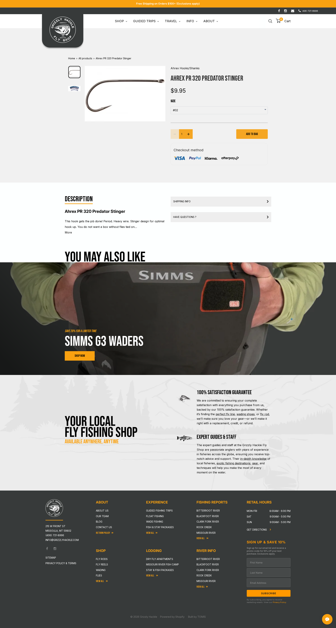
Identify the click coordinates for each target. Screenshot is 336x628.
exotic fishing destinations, (234, 463)
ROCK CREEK (204, 575)
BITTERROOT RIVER (208, 559)
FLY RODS (102, 559)
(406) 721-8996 (55, 535)
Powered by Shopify (172, 616)
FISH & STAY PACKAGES (160, 527)
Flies (99, 575)
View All (100, 581)
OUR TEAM (102, 516)
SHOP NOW (80, 356)
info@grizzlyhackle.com (62, 539)
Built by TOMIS (197, 616)
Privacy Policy (279, 602)
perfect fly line (225, 414)
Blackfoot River (208, 516)
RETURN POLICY (103, 533)
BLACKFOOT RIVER (208, 564)
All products (85, 58)
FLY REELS (102, 564)
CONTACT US (104, 527)
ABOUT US (102, 510)
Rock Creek (204, 527)
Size (173, 101)
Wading (101, 570)
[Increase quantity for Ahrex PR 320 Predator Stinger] (188, 134)
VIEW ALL (150, 575)
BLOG (99, 521)
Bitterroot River (208, 510)
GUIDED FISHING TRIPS (159, 510)
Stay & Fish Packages (160, 570)
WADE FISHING (154, 521)
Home (71, 58)
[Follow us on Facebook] (279, 10)
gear (255, 463)
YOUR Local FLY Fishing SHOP (101, 427)
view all (150, 533)
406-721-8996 (310, 10)
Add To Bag (252, 134)
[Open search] (270, 21)
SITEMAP (51, 557)
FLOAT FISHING (155, 516)
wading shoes (246, 414)
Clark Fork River (208, 521)
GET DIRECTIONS (257, 529)
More (68, 232)
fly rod (264, 414)
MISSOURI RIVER (206, 581)
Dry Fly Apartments (159, 559)
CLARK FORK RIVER (208, 570)
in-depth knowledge (253, 458)
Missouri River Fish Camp (162, 564)
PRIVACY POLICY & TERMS (61, 563)
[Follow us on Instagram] (285, 10)
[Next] (160, 91)
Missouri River (206, 532)
